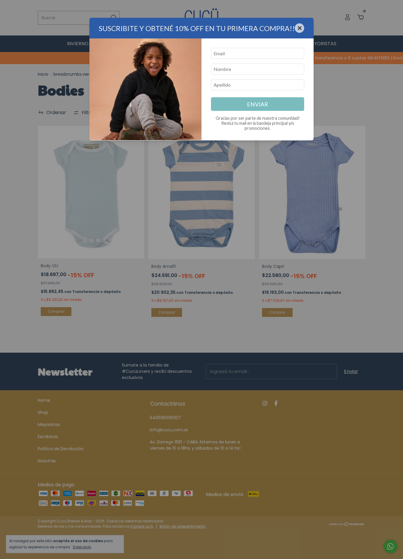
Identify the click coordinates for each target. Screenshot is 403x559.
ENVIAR (257, 104)
